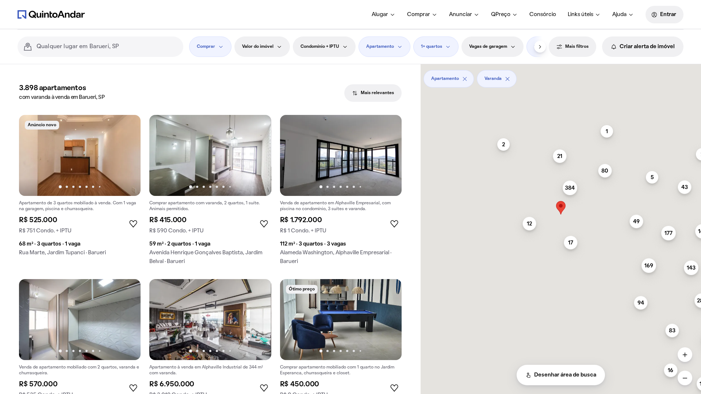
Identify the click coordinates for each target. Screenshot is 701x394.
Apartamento (380, 47)
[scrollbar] (561, 76)
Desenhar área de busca (565, 375)
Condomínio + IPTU (319, 47)
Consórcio (542, 14)
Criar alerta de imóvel (647, 46)
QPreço (500, 14)
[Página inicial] (51, 14)
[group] (80, 188)
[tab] (373, 93)
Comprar (418, 14)
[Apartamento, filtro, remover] (465, 79)
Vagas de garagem (488, 47)
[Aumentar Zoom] (685, 354)
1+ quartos (431, 47)
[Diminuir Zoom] (685, 378)
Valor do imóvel (257, 47)
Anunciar (460, 14)
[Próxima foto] (127, 155)
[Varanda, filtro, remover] (507, 79)
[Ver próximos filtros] (540, 47)
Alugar (380, 14)
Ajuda (619, 14)
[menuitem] (383, 14)
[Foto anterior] (32, 155)
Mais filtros (577, 47)
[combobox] (107, 46)
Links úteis (580, 14)
